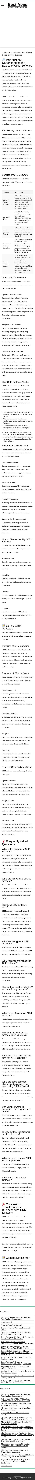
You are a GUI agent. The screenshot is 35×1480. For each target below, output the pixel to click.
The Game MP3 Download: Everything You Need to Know (16, 1409)
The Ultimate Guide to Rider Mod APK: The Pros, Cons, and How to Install (16, 1418)
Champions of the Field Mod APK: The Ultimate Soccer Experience (16, 1333)
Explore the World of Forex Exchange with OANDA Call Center (17, 1372)
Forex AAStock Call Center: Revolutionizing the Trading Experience (16, 1363)
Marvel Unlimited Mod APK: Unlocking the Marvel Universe (16, 1423)
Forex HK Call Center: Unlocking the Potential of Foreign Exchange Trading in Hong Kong (16, 1352)
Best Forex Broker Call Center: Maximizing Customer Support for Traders (17, 1342)
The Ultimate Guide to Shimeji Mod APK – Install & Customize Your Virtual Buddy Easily (17, 1428)
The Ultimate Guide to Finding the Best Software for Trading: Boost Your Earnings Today (17, 1434)
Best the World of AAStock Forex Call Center (15, 1329)
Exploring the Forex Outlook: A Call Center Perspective (15, 1367)
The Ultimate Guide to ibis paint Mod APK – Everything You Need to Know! (17, 1456)
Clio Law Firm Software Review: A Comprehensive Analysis (14, 1451)
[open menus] (2, 5)
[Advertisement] (17, 28)
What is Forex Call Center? (11, 1325)
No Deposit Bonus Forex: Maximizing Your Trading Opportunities (15, 1318)
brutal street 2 (6, 1322)
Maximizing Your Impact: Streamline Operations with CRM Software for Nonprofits (15, 1445)
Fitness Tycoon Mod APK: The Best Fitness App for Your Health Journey (15, 1347)
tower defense (6, 1466)
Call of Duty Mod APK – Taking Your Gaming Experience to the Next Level (15, 1400)
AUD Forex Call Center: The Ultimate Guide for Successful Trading (15, 1381)
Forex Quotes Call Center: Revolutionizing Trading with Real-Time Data (17, 1376)
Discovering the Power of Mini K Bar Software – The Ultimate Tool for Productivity (15, 1461)
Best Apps (17, 4)
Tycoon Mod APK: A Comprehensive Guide (15, 1413)
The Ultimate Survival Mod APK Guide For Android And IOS (16, 1404)
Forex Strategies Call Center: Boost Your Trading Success (16, 1358)
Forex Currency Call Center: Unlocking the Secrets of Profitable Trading (17, 1338)
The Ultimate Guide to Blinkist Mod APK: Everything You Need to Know (17, 1440)
